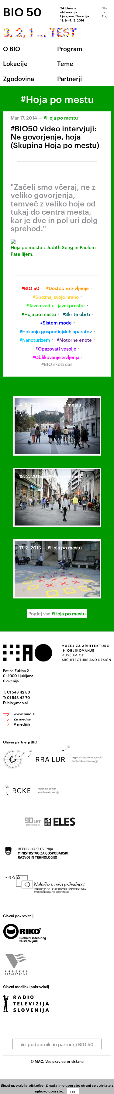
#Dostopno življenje (67, 288)
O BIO (11, 48)
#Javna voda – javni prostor (55, 305)
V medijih (22, 724)
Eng (104, 16)
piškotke (36, 1085)
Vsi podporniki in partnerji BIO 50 (57, 1044)
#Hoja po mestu (61, 117)
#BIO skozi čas (56, 364)
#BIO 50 (31, 288)
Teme (65, 63)
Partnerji (69, 78)
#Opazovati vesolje (56, 348)
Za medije (22, 718)
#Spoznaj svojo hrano (56, 297)
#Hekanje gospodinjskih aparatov (56, 331)
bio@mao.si (17, 702)
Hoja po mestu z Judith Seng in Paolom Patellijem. (53, 250)
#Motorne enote (74, 340)
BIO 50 (22, 11)
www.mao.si (24, 713)
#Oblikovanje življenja (56, 357)
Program (69, 48)
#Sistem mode (56, 322)
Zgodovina (18, 78)
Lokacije (15, 63)
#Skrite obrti (76, 314)
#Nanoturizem (35, 340)
